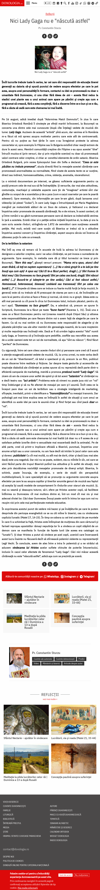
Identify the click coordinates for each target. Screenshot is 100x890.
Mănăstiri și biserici (51, 663)
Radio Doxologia (58, 840)
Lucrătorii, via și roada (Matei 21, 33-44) (82, 599)
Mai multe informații (28, 887)
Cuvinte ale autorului (43, 658)
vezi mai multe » (50, 699)
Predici (82, 658)
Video (36, 663)
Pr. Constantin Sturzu (49, 28)
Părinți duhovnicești (61, 810)
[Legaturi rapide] (96, 3)
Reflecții (50, 14)
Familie (7, 810)
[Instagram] (76, 3)
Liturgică (8, 814)
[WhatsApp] (84, 3)
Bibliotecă (8, 819)
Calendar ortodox (59, 832)
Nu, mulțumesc (81, 875)
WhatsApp (53, 576)
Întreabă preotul (12, 823)
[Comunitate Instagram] (89, 3)
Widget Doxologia (59, 836)
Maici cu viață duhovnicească (65, 814)
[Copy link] (55, 36)
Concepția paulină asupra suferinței (81, 618)
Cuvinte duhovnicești (65, 658)
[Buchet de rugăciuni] (61, 3)
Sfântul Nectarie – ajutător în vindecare (34, 599)
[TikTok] (80, 3)
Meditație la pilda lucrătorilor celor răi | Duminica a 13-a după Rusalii (34, 621)
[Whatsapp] (50, 36)
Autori (53, 806)
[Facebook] (68, 3)
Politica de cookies (13, 861)
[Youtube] (72, 3)
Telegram (88, 576)
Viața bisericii (11, 802)
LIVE (48, 3)
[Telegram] (93, 3)
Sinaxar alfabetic (59, 823)
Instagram (70, 576)
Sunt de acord (65, 875)
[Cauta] (65, 3)
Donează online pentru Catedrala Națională (26, 865)
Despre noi (8, 856)
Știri (5, 832)
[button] (31, 3)
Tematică (54, 819)
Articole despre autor (73, 663)
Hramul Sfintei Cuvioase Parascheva (22, 836)
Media (6, 827)
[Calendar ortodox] (54, 3)
